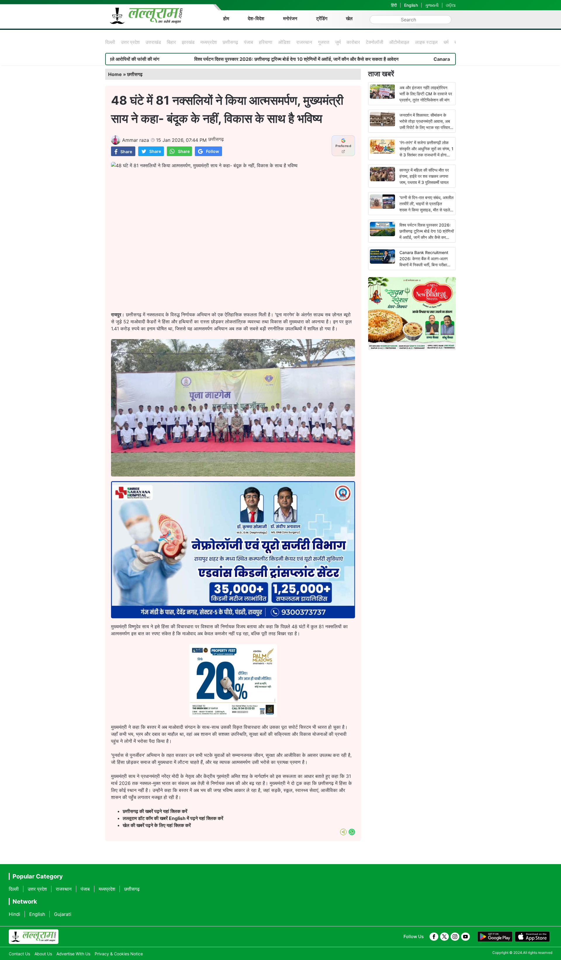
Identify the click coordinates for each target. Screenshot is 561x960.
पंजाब (248, 42)
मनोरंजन (290, 18)
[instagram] (455, 936)
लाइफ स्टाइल (426, 42)
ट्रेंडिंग (321, 18)
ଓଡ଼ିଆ (451, 5)
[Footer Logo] (33, 936)
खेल (349, 18)
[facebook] (434, 936)
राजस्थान (304, 42)
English (411, 5)
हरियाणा (265, 42)
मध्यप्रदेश (208, 42)
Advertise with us (73, 953)
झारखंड (188, 42)
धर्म (446, 42)
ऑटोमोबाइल (399, 42)
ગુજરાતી (432, 5)
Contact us (19, 953)
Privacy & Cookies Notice (119, 953)
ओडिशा (284, 42)
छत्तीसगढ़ (230, 42)
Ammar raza (135, 140)
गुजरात (323, 42)
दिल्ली (110, 42)
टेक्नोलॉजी (374, 42)
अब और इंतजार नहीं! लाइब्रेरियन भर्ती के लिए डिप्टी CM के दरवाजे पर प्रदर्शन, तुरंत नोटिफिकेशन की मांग (425, 93)
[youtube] (465, 936)
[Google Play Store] (494, 936)
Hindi (14, 914)
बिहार (171, 42)
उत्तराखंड (153, 42)
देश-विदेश (256, 18)
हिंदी (394, 5)
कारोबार (353, 42)
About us (43, 953)
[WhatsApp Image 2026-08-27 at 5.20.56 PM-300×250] (233, 715)
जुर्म (338, 42)
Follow (212, 151)
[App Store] (532, 936)
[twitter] (444, 936)
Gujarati (62, 914)
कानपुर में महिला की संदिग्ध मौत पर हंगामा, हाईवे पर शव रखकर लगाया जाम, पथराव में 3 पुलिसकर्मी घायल (424, 176)
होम (226, 18)
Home (115, 74)
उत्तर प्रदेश (130, 42)
